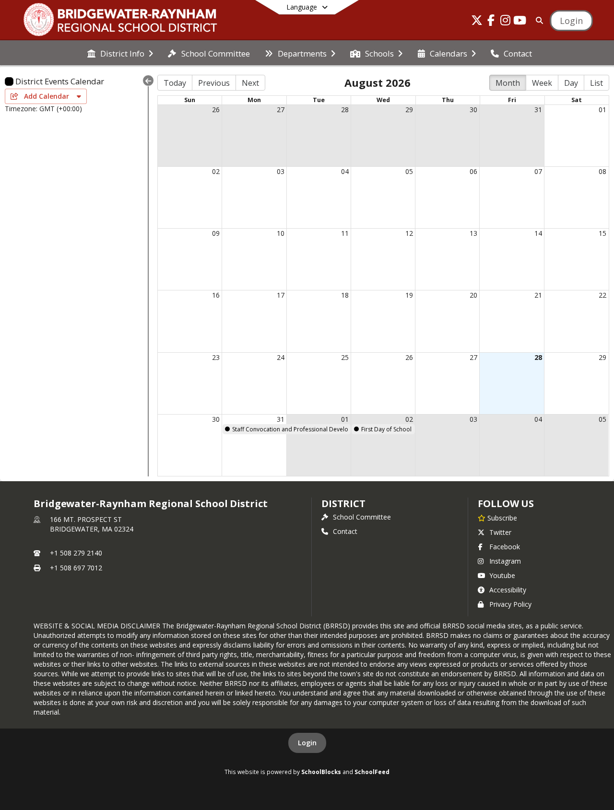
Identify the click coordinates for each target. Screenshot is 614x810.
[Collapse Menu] (148, 80)
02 (216, 171)
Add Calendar (47, 96)
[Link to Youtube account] (520, 21)
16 (216, 295)
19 (409, 295)
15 (602, 233)
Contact (345, 531)
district (343, 503)
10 (280, 233)
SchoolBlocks (321, 771)
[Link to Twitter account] (477, 21)
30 (473, 109)
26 (216, 109)
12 (409, 233)
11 (345, 233)
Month (508, 83)
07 (538, 171)
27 (280, 109)
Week (542, 83)
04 (345, 171)
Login (307, 742)
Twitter (500, 532)
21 (538, 295)
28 (345, 109)
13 (473, 233)
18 (345, 295)
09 (216, 233)
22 (602, 295)
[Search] (537, 20)
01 (602, 109)
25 (345, 357)
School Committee (362, 516)
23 (216, 357)
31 (538, 109)
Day (571, 83)
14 (538, 233)
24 (280, 357)
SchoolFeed (372, 771)
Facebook (504, 546)
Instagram (505, 561)
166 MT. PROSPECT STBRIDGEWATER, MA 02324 (91, 524)
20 (473, 295)
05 (409, 171)
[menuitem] (120, 52)
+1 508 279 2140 (76, 552)
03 (280, 171)
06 (473, 171)
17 (280, 295)
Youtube (502, 575)
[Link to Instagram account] (505, 21)
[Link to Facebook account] (491, 21)
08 (602, 171)
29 (409, 109)
